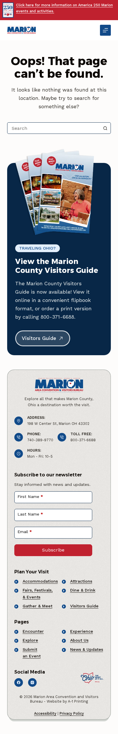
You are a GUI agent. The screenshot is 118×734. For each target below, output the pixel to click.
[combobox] (53, 128)
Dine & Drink (82, 590)
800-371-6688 (83, 440)
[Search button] (105, 128)
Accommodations (40, 581)
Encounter (33, 631)
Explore (30, 640)
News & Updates (86, 649)
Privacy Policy (72, 713)
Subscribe (53, 550)
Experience (81, 631)
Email (24, 531)
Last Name (30, 514)
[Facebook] (18, 682)
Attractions (81, 581)
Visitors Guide (84, 606)
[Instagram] (32, 682)
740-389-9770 (40, 440)
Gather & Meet (37, 606)
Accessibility (45, 713)
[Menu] (105, 30)
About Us (79, 640)
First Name (30, 496)
